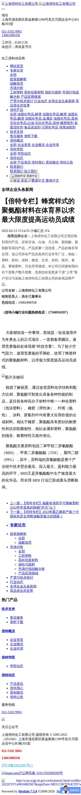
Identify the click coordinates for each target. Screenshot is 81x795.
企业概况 (16, 644)
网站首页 (16, 66)
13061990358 (11, 35)
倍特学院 (8, 657)
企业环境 (16, 648)
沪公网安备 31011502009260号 (41, 773)
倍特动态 (8, 675)
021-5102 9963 (12, 31)
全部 (13, 75)
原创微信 (16, 692)
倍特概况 (8, 631)
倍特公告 (16, 697)
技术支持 (8, 609)
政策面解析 (18, 534)
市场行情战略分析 (31, 569)
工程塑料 (25, 555)
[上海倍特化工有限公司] (40, 4)
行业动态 (16, 582)
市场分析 (16, 547)
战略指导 (25, 542)
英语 (24, 180)
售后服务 (16, 617)
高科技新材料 (28, 560)
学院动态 (16, 666)
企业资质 (16, 640)
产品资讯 (16, 684)
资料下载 (16, 622)
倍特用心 (16, 688)
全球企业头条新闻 (23, 586)
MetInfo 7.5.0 (27, 791)
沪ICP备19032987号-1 (17, 765)
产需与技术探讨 (21, 577)
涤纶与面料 (26, 564)
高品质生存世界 (21, 590)
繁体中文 (52, 180)
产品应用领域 (28, 573)
